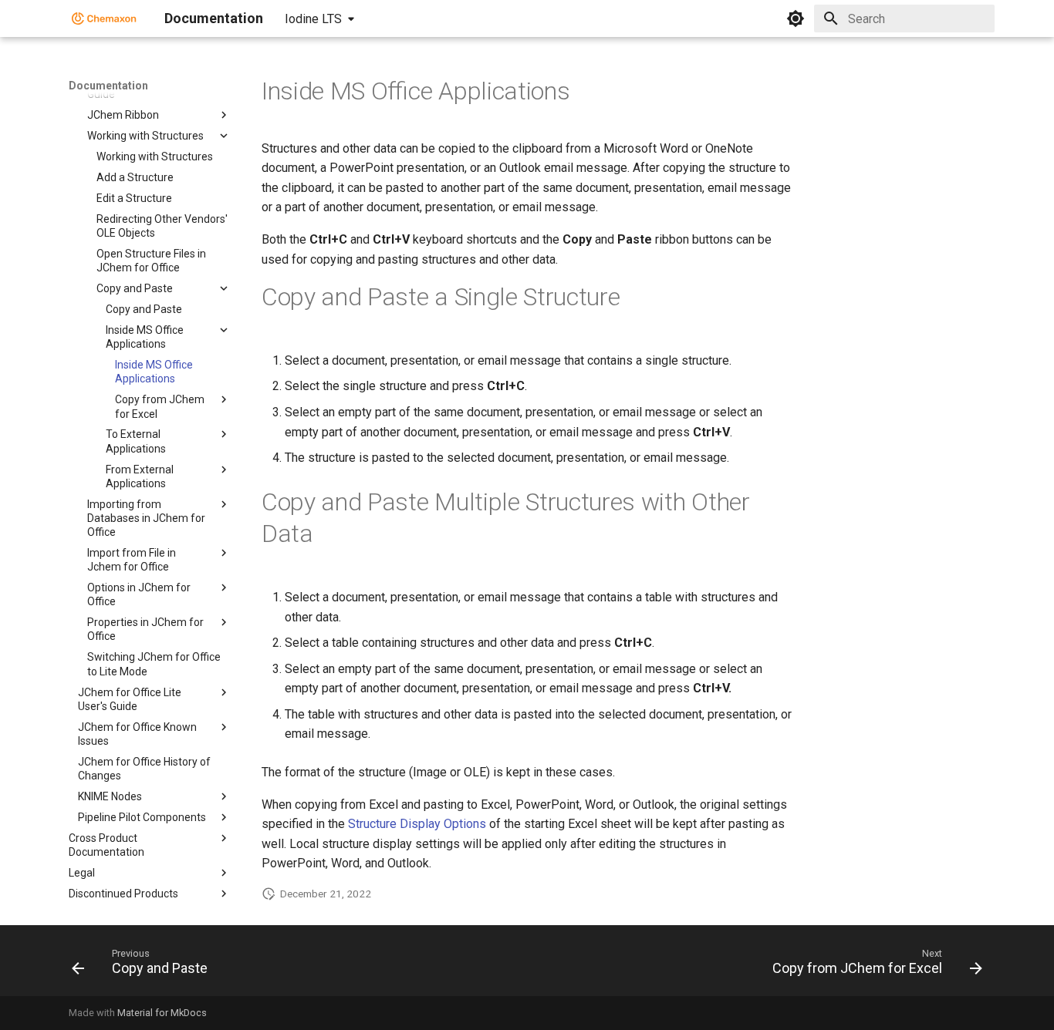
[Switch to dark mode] (795, 18)
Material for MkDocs (162, 1012)
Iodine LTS (313, 19)
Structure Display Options (417, 823)
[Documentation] (104, 18)
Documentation (108, 85)
